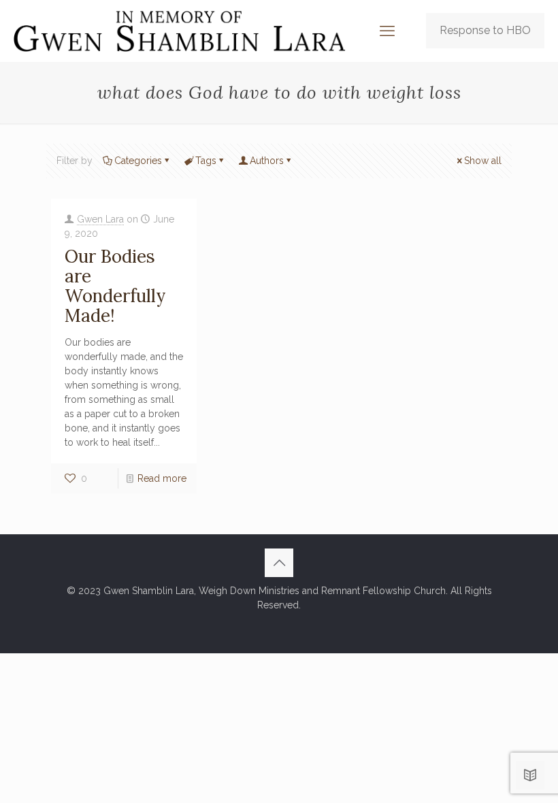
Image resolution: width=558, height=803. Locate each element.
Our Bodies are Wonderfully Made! (115, 286)
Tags (205, 160)
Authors (267, 160)
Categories (138, 160)
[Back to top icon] (279, 562)
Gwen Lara (100, 219)
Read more (161, 478)
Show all (483, 160)
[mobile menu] (387, 30)
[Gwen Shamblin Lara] (180, 30)
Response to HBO (485, 30)
